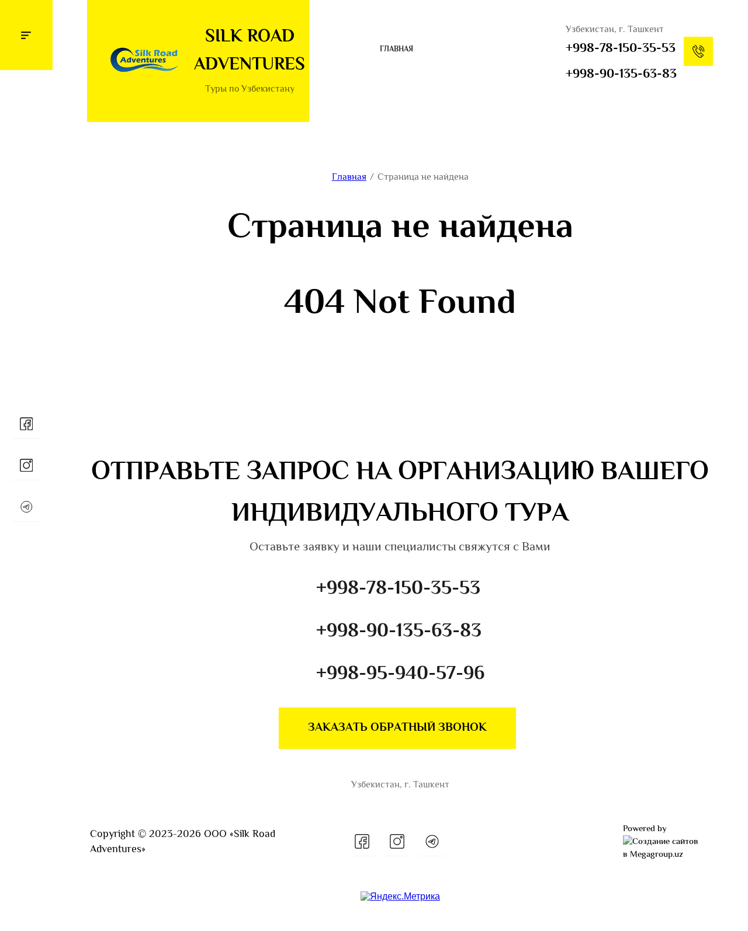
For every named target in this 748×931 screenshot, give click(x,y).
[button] (26, 35)
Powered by (645, 828)
